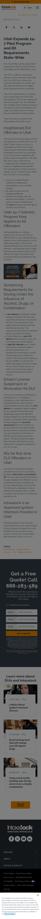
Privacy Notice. (10, 914)
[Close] (37, 895)
